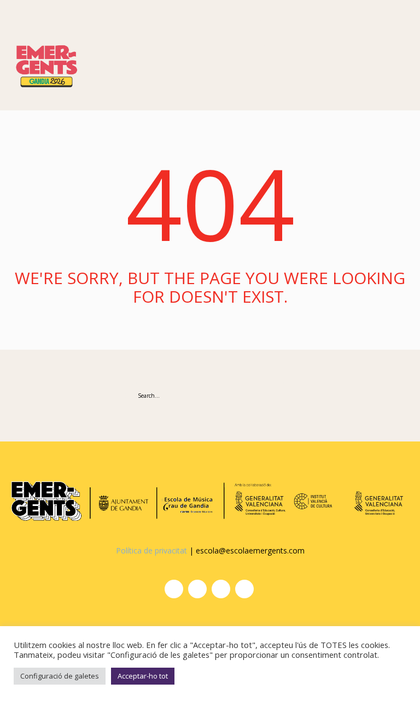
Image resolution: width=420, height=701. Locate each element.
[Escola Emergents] (46, 63)
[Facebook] (197, 589)
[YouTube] (221, 589)
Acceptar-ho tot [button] (143, 676)
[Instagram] (174, 589)
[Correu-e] (244, 589)
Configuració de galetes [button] (59, 676)
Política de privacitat (151, 550)
